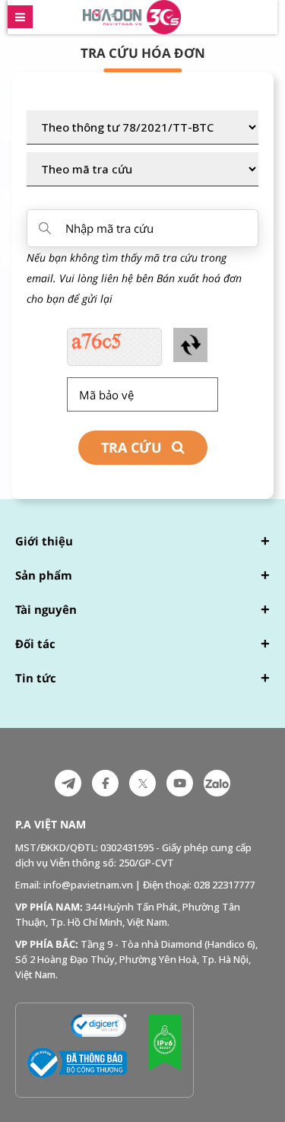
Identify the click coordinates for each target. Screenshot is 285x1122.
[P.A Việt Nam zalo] (217, 783)
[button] (142, 542)
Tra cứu (131, 447)
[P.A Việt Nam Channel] (179, 783)
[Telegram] (68, 783)
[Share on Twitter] (142, 783)
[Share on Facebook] (105, 783)
